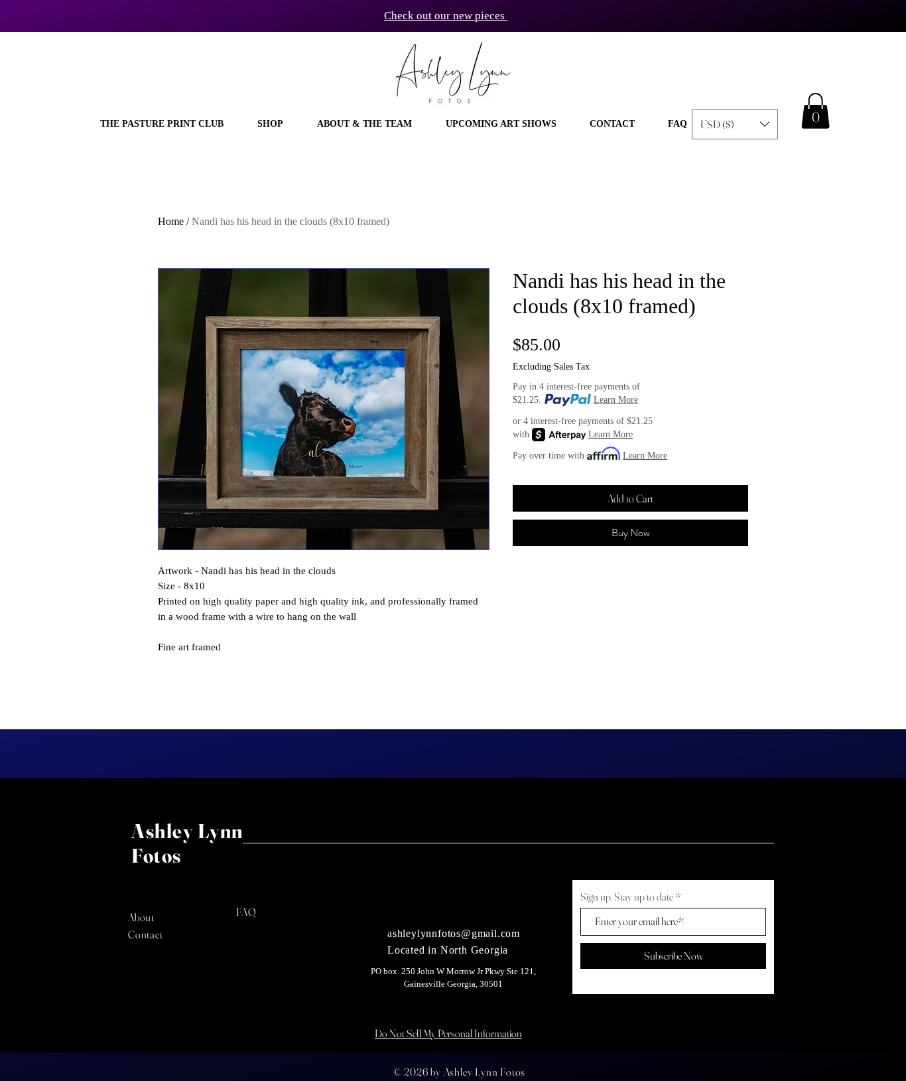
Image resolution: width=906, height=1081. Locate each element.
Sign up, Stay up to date (626, 896)
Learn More (616, 400)
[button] (270, 124)
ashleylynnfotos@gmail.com (453, 933)
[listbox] (735, 124)
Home (171, 221)
